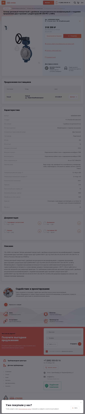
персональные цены (25, 409)
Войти (76, 408)
